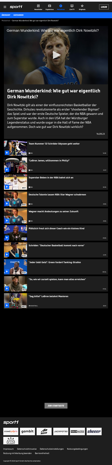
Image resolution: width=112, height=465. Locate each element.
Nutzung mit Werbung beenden (17, 453)
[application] (56, 55)
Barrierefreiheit (42, 453)
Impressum (8, 449)
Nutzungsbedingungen (77, 449)
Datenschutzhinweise (27, 449)
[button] (56, 55)
